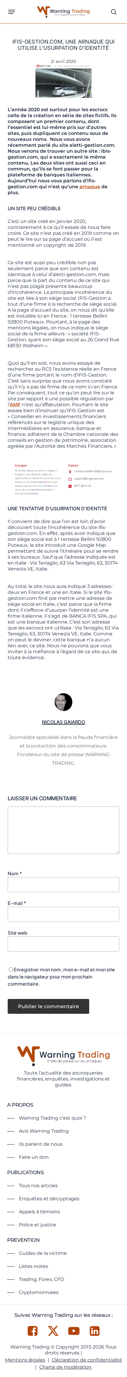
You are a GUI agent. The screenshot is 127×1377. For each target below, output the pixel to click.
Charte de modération (65, 1367)
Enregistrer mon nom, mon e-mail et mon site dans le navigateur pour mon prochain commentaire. (61, 976)
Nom (15, 873)
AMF (15, 404)
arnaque (89, 186)
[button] (11, 12)
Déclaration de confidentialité (87, 1360)
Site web (17, 933)
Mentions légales (25, 1360)
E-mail (17, 903)
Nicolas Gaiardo (63, 722)
